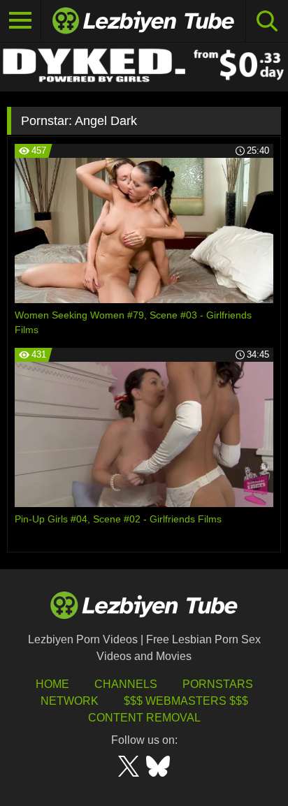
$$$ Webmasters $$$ (186, 701)
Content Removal (144, 718)
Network (70, 701)
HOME (52, 684)
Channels (125, 684)
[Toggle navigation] (20, 21)
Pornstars (217, 684)
